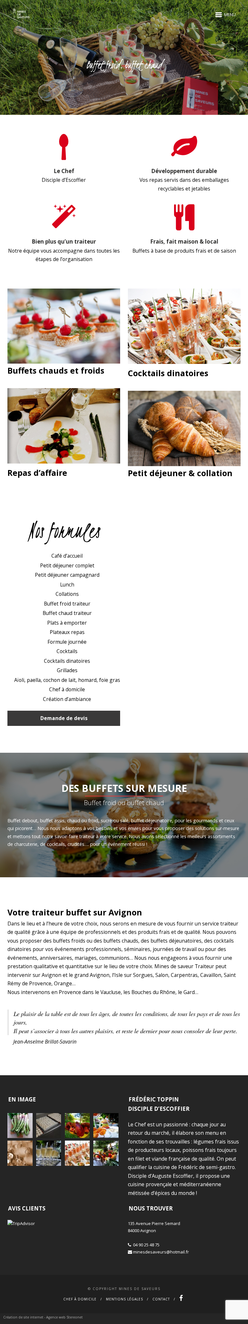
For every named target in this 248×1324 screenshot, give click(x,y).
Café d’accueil (67, 555)
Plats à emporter (67, 622)
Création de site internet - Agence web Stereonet (43, 1317)
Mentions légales (124, 1299)
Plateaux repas (67, 632)
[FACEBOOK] (181, 1299)
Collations (67, 593)
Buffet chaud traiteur (67, 613)
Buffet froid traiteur (67, 603)
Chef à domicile (67, 689)
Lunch (67, 584)
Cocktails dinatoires (67, 660)
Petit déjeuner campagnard (67, 574)
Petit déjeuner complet (67, 565)
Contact (161, 1299)
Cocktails (67, 651)
